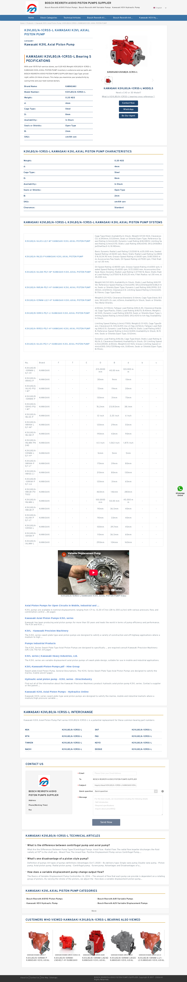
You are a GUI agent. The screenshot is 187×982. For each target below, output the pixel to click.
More (94, 911)
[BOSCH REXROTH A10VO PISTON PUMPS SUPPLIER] (32, 7)
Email (81, 773)
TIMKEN (29, 743)
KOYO (98, 743)
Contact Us (34, 978)
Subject (82, 785)
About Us (24, 978)
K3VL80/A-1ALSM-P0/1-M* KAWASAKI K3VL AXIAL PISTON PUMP (58, 272)
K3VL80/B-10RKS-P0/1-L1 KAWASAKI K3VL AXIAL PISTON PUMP (57, 313)
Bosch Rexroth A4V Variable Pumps (124, 18)
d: (25, 103)
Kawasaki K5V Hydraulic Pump (150, 18)
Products (30, 23)
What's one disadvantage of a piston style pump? (58, 858)
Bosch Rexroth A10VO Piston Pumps (98, 18)
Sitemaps (53, 978)
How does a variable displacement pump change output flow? (65, 872)
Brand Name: (30, 86)
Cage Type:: (30, 109)
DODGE (98, 749)
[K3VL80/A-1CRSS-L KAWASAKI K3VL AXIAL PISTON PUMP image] (128, 51)
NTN (27, 736)
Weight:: (28, 97)
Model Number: (31, 92)
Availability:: (30, 120)
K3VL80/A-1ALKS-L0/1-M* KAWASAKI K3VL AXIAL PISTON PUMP (57, 241)
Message (82, 797)
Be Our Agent (128, 116)
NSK (27, 730)
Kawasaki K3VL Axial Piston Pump (48, 23)
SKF (97, 730)
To (80, 779)
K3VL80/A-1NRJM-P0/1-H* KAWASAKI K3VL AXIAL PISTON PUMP (57, 287)
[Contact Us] (180, 491)
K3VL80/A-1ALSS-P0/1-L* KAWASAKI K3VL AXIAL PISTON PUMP (57, 344)
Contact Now (128, 103)
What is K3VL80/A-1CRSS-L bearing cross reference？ (128, 96)
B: (25, 131)
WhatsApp (128, 109)
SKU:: (27, 137)
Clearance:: (29, 207)
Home (31, 18)
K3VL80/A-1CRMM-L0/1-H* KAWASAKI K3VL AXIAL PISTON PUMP (58, 300)
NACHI (28, 749)
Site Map (44, 978)
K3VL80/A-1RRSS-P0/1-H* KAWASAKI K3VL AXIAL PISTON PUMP (57, 328)
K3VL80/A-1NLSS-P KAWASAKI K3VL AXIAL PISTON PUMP (54, 256)
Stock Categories (48, 18)
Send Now (106, 822)
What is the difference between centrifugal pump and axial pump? (68, 845)
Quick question (86, 791)
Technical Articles (72, 18)
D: (25, 114)
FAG (97, 736)
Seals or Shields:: (33, 125)
